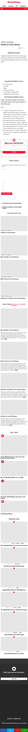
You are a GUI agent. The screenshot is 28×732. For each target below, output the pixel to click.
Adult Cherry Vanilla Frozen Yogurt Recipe (13, 298)
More (5, 339)
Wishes (22, 543)
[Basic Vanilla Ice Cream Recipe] (14, 245)
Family (17, 651)
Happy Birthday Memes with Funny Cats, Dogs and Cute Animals (13, 457)
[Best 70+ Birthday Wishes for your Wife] (14, 468)
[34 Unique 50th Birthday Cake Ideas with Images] (14, 487)
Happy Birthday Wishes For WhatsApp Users (14, 590)
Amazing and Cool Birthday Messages (14, 566)
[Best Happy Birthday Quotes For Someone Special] (14, 532)
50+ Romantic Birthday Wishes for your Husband (14, 723)
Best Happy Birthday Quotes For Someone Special (14, 545)
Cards (13, 543)
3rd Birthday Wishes (7, 513)
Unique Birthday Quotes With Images (14, 634)
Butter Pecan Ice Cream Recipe (9, 279)
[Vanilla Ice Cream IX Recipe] (14, 407)
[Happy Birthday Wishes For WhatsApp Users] (14, 577)
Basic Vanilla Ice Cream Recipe (10, 257)
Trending (23, 6)
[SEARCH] (26, 8)
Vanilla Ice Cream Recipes (6, 230)
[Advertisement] (14, 25)
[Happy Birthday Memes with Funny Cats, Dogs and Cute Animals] (14, 445)
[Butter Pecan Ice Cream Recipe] (14, 269)
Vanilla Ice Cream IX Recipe (9, 416)
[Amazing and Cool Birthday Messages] (14, 555)
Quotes (15, 607)
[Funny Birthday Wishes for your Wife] (14, 644)
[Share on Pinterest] (17, 730)
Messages (17, 543)
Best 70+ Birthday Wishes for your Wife (12, 477)
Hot (16, 6)
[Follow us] (24, 8)
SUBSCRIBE (14, 152)
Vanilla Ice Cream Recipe (8, 232)
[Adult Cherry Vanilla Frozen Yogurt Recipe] (14, 289)
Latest (4, 6)
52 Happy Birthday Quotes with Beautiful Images (14, 609)
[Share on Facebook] (3, 730)
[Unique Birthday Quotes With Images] (14, 622)
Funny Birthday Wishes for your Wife (14, 653)
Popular (10, 6)
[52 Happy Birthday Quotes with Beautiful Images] (14, 599)
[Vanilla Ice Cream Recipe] (14, 223)
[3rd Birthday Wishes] (14, 506)
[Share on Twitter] (10, 730)
